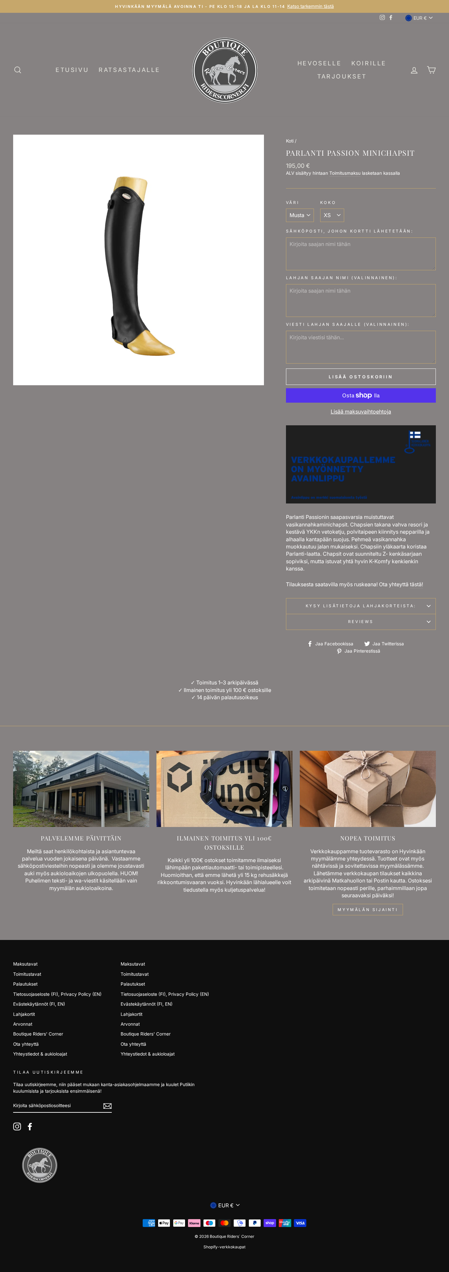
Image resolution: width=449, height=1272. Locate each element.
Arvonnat (22, 1024)
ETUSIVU (72, 69)
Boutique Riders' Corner (38, 1034)
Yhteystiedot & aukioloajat (40, 1054)
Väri (292, 202)
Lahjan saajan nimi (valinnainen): (342, 277)
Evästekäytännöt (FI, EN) (39, 1004)
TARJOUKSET (342, 76)
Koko (328, 202)
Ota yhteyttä (26, 1044)
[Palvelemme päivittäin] (81, 789)
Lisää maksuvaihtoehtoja (361, 411)
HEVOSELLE (319, 63)
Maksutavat (25, 964)
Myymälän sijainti (368, 909)
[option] (224, 6)
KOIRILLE (369, 63)
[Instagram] (17, 1126)
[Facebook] (30, 1126)
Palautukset (25, 984)
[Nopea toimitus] (368, 789)
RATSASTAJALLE (129, 69)
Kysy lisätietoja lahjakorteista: (361, 605)
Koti (290, 141)
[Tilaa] (107, 1106)
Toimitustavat (27, 974)
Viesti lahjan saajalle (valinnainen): (348, 324)
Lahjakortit (24, 1014)
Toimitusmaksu (345, 173)
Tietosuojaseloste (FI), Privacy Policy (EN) (57, 994)
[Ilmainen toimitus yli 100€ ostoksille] (224, 789)
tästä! (416, 584)
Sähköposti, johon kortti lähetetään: (350, 231)
